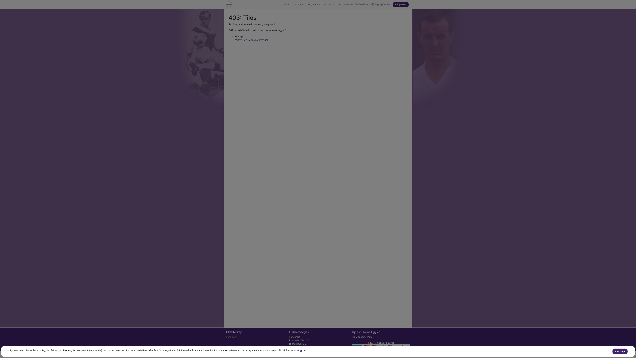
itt (301, 350)
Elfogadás (620, 351)
